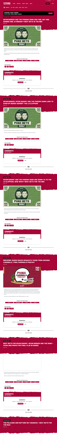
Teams (14, 3)
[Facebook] (45, 0)
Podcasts (18, 3)
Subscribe (47, 3)
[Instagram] (48, 0)
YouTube (26, 60)
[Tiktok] (50, 0)
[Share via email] (8, 66)
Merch (27, 3)
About (31, 3)
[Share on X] (5, 66)
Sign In (53, 3)
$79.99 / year (50, 13)
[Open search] (53, 0)
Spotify (9, 60)
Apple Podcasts (18, 60)
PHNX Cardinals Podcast (7, 177)
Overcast (35, 60)
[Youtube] (49, 0)
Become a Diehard (20, 82)
